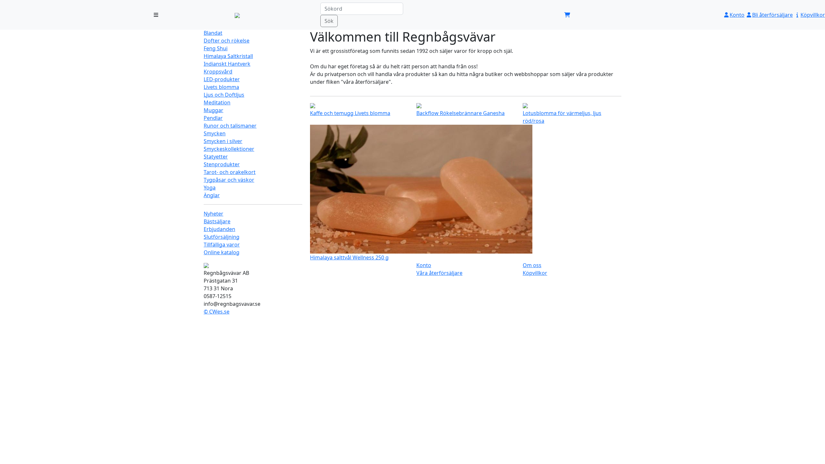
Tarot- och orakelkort (230, 172)
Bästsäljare (217, 221)
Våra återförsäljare (439, 272)
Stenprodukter (222, 164)
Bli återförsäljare (772, 14)
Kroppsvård (218, 71)
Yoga (210, 187)
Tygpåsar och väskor (229, 179)
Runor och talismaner (230, 125)
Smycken (215, 133)
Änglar (212, 195)
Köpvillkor (813, 14)
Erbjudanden (219, 229)
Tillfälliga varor (222, 244)
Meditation (217, 102)
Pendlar (213, 117)
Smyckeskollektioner (229, 148)
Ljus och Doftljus (224, 94)
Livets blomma (221, 87)
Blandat (213, 32)
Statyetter (216, 156)
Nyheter (213, 213)
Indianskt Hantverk (227, 63)
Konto (737, 14)
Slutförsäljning (221, 236)
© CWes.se (216, 311)
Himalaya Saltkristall (228, 56)
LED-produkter (222, 79)
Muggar (213, 110)
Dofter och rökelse (226, 40)
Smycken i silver (223, 141)
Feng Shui (216, 48)
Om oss (532, 265)
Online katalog (221, 252)
